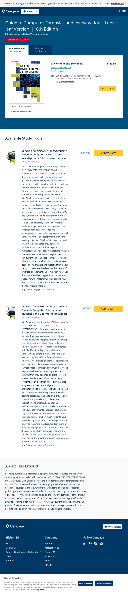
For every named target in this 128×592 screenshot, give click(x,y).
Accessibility (51, 547)
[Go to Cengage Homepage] (10, 11)
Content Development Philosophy (22, 552)
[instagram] (95, 543)
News (48, 560)
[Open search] (119, 11)
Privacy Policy (38, 589)
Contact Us (11, 547)
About (48, 543)
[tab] (17, 50)
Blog (8, 543)
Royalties (49, 564)
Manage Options (85, 583)
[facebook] (90, 543)
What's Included (57, 71)
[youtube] (101, 543)
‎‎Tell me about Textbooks (61, 68)
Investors (49, 556)
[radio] (52, 75)
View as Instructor (21, 111)
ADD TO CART (107, 88)
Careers (49, 552)
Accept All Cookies (104, 583)
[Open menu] (124, 11)
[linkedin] (84, 543)
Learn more (117, 3)
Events (9, 556)
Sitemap (10, 560)
